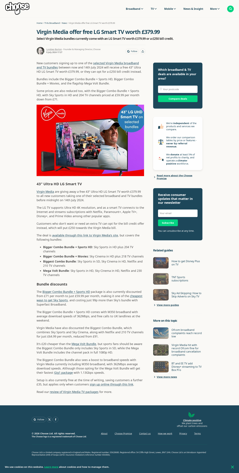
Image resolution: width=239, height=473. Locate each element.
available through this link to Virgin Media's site (85, 235)
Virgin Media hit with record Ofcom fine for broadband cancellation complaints (186, 350)
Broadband (133, 8)
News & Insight (193, 8)
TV (152, 8)
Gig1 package (63, 373)
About (104, 433)
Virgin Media (45, 192)
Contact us (145, 433)
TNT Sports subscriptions (180, 278)
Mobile (168, 8)
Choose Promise (123, 433)
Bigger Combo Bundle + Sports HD (66, 292)
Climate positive (192, 420)
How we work (165, 433)
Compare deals (178, 98)
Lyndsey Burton (54, 49)
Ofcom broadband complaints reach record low (187, 333)
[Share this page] (143, 51)
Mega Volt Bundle (84, 344)
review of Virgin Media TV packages (74, 392)
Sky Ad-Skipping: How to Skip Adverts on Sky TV (186, 294)
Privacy (183, 433)
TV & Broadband (52, 23)
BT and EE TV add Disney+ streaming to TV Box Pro (187, 367)
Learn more (51, 466)
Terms (197, 433)
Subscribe (168, 222)
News (64, 23)
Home (39, 23)
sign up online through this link (111, 384)
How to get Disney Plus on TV (186, 262)
